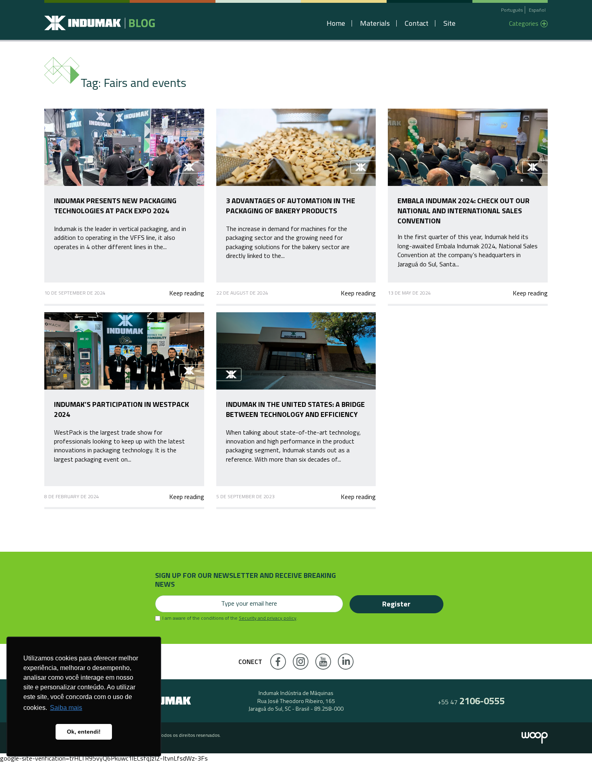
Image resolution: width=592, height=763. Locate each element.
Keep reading (186, 293)
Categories (523, 23)
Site (449, 23)
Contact (416, 23)
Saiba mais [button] (66, 707)
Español (537, 10)
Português (512, 10)
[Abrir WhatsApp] (572, 742)
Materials (375, 23)
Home (336, 23)
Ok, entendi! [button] (84, 731)
